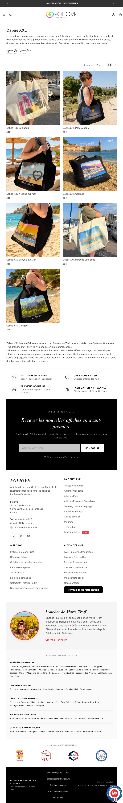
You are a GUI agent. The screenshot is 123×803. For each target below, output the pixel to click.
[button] (100, 65)
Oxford (59, 731)
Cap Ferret (25, 718)
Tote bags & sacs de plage (78, 506)
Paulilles (42, 670)
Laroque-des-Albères (86, 673)
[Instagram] (13, 536)
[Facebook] (21, 536)
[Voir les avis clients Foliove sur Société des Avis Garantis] (101, 755)
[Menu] (3, 15)
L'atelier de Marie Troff (22, 552)
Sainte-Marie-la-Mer (78, 670)
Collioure (14, 666)
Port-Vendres (43, 666)
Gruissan (14, 689)
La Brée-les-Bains (95, 718)
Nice (33, 702)
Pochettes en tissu (73, 511)
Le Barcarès (54, 673)
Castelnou (105, 670)
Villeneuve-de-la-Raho (36, 673)
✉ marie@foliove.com (21, 523)
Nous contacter (72, 582)
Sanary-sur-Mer (17, 705)
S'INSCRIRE (93, 448)
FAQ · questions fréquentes (78, 552)
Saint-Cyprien (96, 666)
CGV (67, 772)
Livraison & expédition (75, 557)
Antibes (41, 702)
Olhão (98, 731)
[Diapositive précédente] (11, 98)
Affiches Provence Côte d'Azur (80, 501)
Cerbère (13, 673)
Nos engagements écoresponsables (29, 588)
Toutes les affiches (73, 485)
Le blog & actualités (20, 577)
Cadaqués (32, 731)
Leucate (59, 689)
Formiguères (68, 673)
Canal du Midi (72, 689)
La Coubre (80, 718)
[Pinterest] (28, 536)
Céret (21, 673)
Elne (17, 676)
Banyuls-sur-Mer (69, 666)
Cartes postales (72, 516)
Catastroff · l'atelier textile (23, 582)
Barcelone (21, 731)
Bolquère (94, 670)
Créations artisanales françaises (26, 562)
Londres (50, 731)
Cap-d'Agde (48, 689)
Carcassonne (86, 689)
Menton (49, 702)
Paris (12, 731)
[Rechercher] (10, 14)
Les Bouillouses (105, 673)
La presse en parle (20, 567)
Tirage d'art (70, 527)
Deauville (53, 718)
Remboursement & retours (58, 779)
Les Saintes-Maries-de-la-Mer (85, 702)
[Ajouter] (55, 120)
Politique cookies (58, 785)
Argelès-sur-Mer (27, 666)
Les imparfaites (76, 532)
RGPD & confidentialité (58, 791)
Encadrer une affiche (75, 572)
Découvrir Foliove (19, 557)
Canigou (55, 666)
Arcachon (14, 718)
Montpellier (36, 689)
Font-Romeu (15, 670)
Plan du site (58, 797)
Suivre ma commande (75, 567)
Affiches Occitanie (73, 490)
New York (69, 731)
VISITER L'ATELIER (58, 640)
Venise (42, 731)
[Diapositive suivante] (55, 98)
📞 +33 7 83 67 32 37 (21, 518)
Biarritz (35, 718)
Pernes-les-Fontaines (19, 702)
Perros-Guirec (66, 718)
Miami (78, 731)
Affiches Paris (71, 496)
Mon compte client (74, 577)
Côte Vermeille (29, 670)
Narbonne (24, 689)
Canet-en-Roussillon (57, 670)
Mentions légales (54, 772)
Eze (57, 702)
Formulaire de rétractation (83, 589)
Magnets (68, 521)
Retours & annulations (75, 562)
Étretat (44, 718)
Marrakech (88, 731)
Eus (11, 676)
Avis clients (17, 572)
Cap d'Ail (65, 702)
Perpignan (83, 666)
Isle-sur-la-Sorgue (35, 705)
